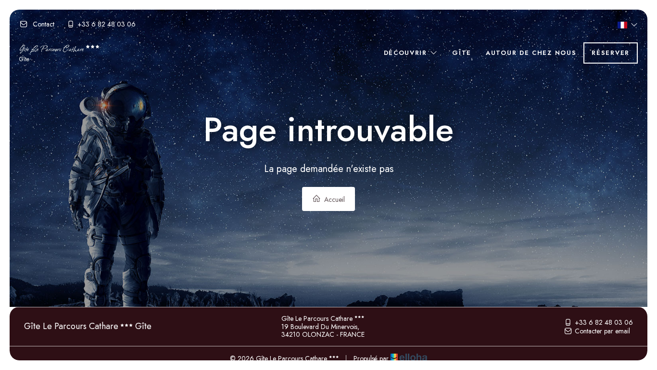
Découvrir (407, 52)
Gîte (461, 52)
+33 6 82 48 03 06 (604, 322)
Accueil (333, 199)
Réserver (611, 52)
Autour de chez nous (531, 52)
